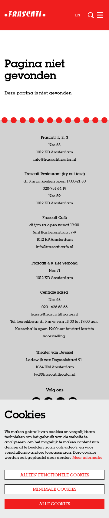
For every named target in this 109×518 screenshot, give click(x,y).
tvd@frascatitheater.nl (54, 374)
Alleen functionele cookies (54, 475)
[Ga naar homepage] (25, 15)
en (77, 15)
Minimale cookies (54, 489)
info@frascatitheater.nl (54, 159)
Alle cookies (54, 503)
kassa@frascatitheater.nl (54, 314)
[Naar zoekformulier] (90, 15)
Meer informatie (87, 457)
